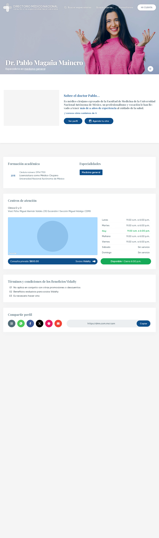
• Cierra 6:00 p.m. (126, 261)
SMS (49, 323)
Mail (58, 323)
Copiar (143, 323)
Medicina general (91, 172)
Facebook (30, 323)
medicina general (34, 68)
